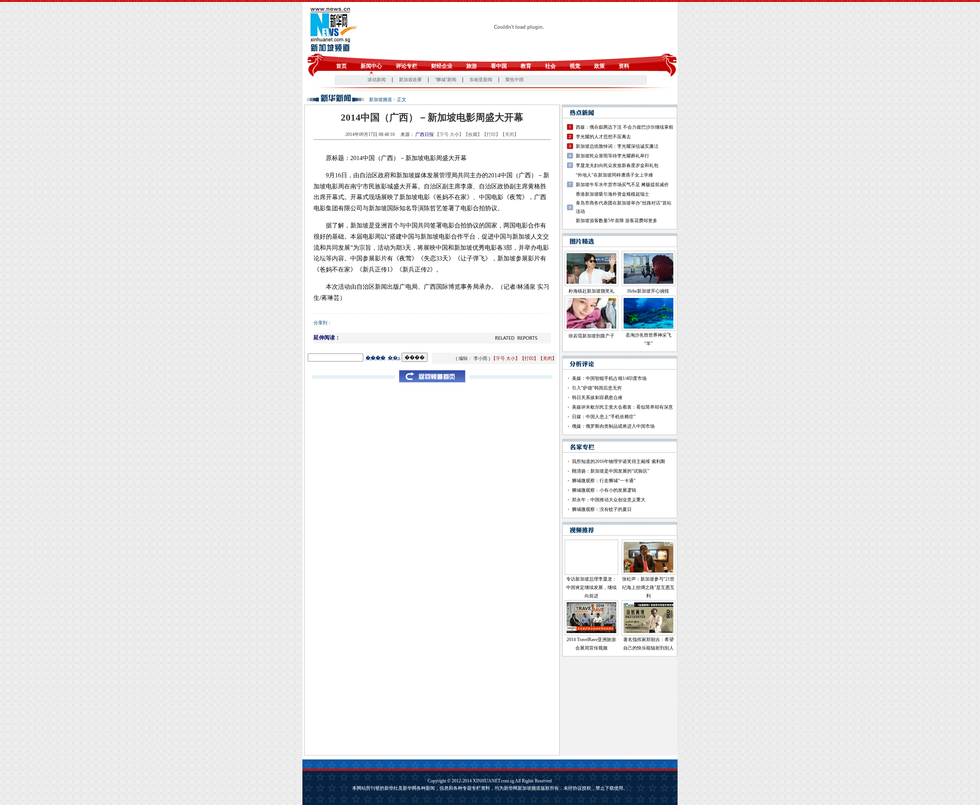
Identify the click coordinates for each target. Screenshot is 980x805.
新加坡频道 (380, 99)
